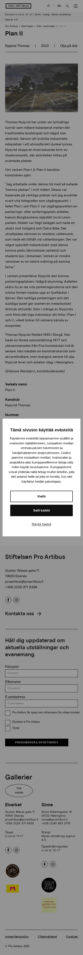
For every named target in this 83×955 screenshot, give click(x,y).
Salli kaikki (41, 510)
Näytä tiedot (41, 524)
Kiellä (41, 496)
